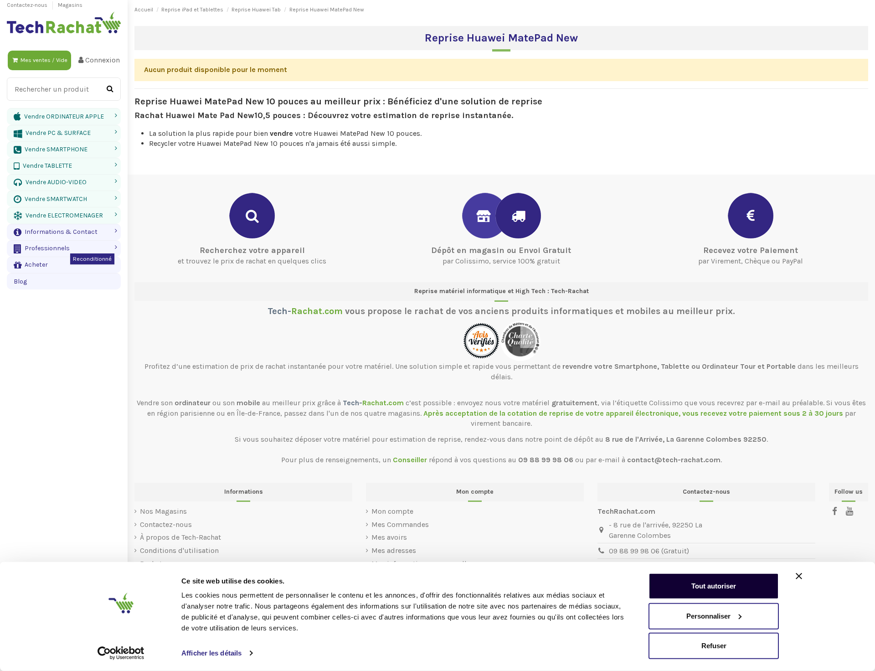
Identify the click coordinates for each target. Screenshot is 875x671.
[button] (64, 232)
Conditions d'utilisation (179, 550)
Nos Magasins (163, 511)
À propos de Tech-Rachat (180, 537)
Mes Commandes (400, 524)
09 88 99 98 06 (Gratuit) (649, 551)
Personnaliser (708, 615)
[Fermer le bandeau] (799, 576)
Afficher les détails (211, 653)
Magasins (70, 5)
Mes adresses (393, 550)
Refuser (713, 646)
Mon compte (392, 511)
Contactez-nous (28, 5)
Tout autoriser (713, 586)
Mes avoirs (389, 537)
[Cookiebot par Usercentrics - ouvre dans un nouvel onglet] (121, 653)
